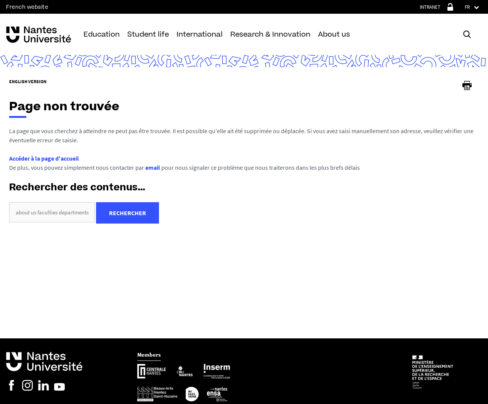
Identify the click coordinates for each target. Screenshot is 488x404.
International (200, 34)
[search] (52, 212)
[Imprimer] (467, 85)
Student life (148, 34)
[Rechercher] (467, 34)
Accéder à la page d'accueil (44, 158)
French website (27, 7)
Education (101, 34)
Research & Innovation (270, 34)
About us (334, 34)
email (152, 167)
